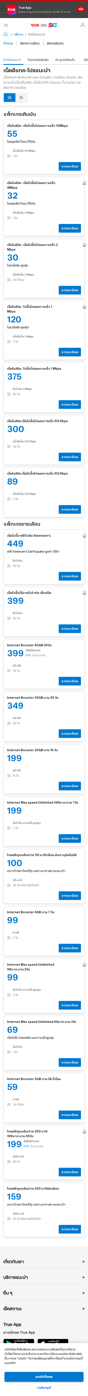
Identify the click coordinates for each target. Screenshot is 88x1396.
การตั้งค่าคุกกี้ (44, 1388)
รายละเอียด (70, 166)
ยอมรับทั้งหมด (44, 1377)
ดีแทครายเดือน (30, 43)
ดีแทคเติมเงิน (55, 43)
